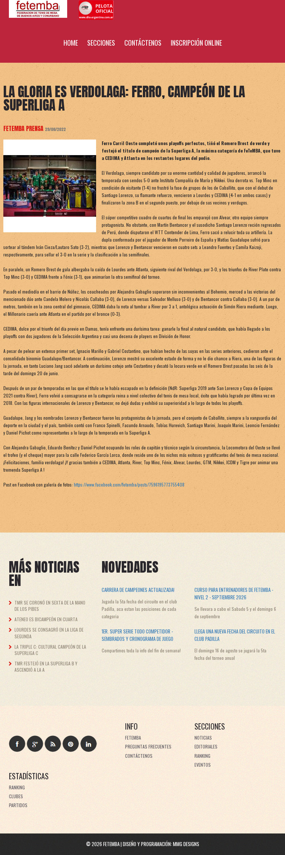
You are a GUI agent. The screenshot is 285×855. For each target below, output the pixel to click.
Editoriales (205, 746)
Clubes (16, 796)
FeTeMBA (133, 737)
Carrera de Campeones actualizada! (138, 589)
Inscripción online (196, 43)
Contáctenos (142, 43)
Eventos (202, 764)
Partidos (18, 805)
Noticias (203, 737)
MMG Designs (186, 844)
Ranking (202, 756)
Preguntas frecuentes (148, 746)
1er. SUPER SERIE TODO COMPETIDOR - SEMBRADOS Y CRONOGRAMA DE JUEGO (137, 635)
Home (70, 43)
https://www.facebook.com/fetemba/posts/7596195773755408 (129, 484)
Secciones (101, 43)
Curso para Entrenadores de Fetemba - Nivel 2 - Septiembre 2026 (233, 593)
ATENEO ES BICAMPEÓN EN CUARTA (46, 619)
